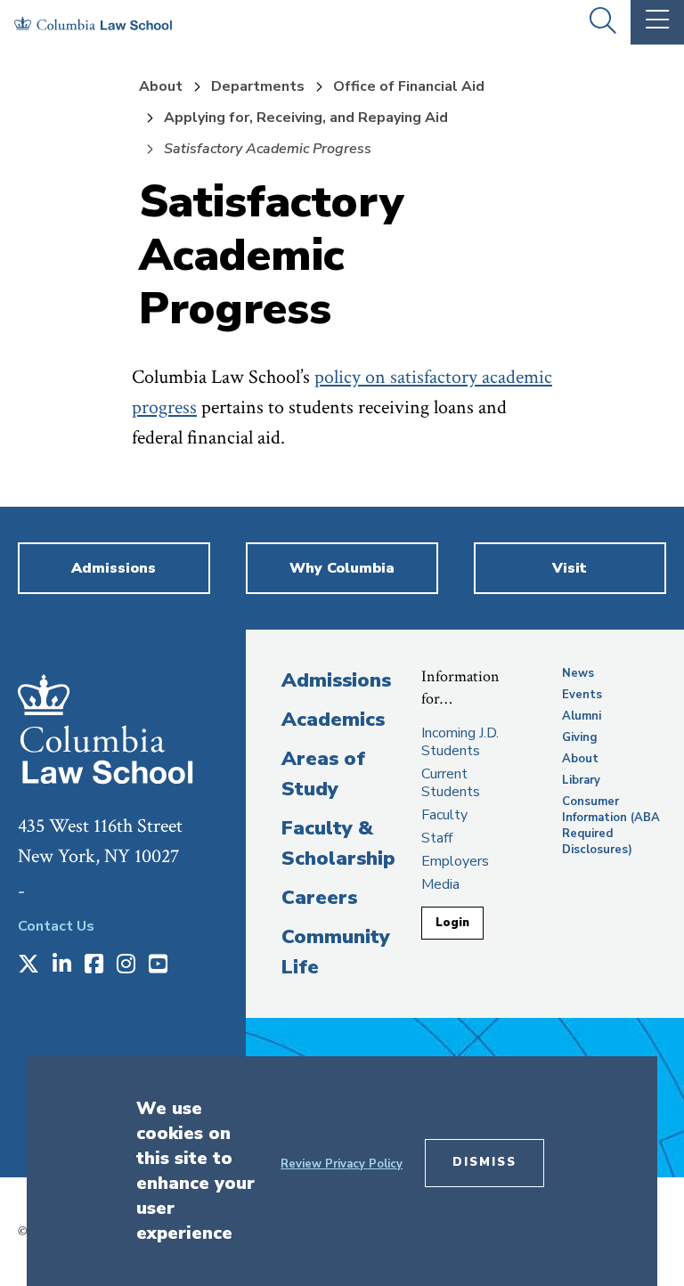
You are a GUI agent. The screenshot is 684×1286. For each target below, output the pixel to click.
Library (581, 780)
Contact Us (56, 926)
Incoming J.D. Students (460, 742)
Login (452, 923)
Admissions (336, 680)
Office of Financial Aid (408, 86)
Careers (319, 897)
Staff (436, 838)
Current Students (450, 783)
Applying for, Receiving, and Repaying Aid (306, 117)
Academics (333, 719)
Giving (580, 737)
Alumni (581, 716)
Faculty (444, 815)
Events (582, 695)
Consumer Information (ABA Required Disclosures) (611, 826)
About (161, 86)
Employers (455, 861)
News (578, 673)
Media (440, 884)
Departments (258, 86)
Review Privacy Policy (342, 1164)
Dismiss (484, 1162)
